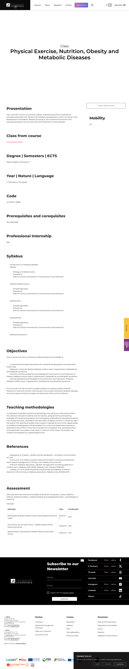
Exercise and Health (15, 142)
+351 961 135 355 (14, 639)
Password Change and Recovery (44, 626)
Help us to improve (43, 631)
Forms (100, 629)
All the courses (72, 636)
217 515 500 (9, 622)
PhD (68, 629)
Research (58, 5)
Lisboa (113, 560)
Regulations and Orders (107, 625)
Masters (70, 625)
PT (107, 5)
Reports (101, 632)
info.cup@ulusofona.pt (14, 638)
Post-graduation (73, 632)
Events (69, 5)
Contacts (39, 622)
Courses (37, 5)
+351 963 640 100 (14, 626)
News (47, 5)
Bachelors (70, 622)
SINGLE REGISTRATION (106, 106)
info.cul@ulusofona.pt (13, 625)
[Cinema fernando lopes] (126, 345)
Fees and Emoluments (107, 622)
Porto (106, 560)
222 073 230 (9, 635)
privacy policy (68, 593)
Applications (81, 5)
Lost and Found (41, 635)
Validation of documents (108, 636)
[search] (92, 5)
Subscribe (64, 599)
